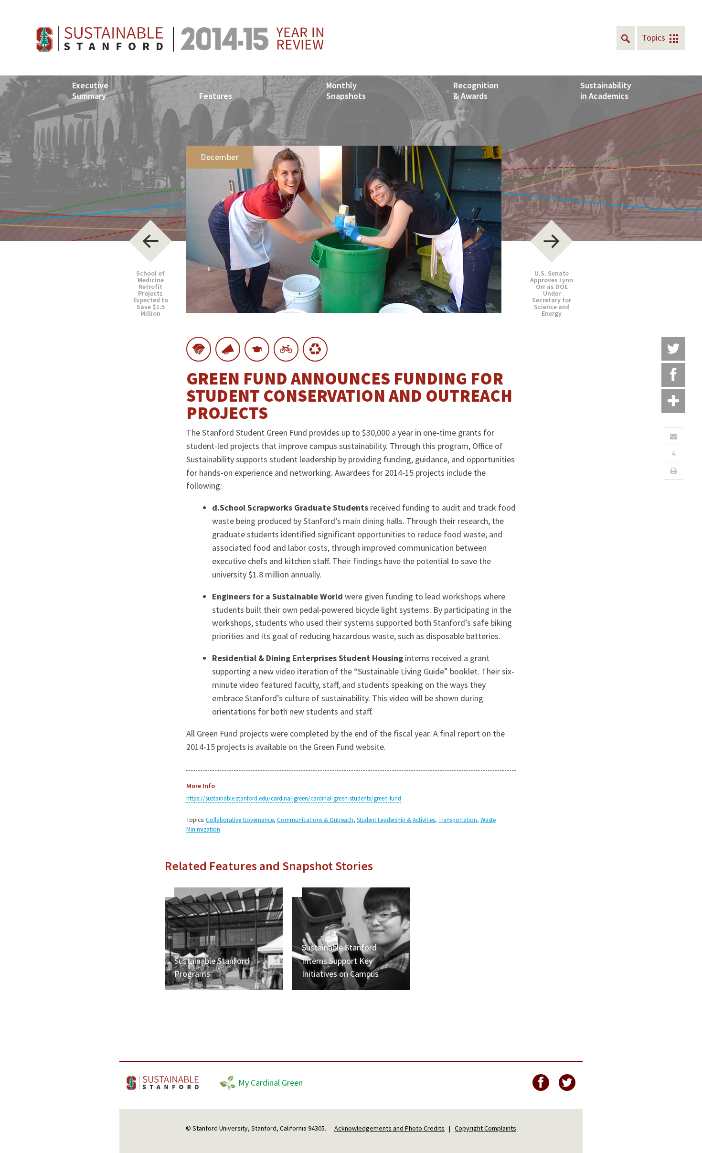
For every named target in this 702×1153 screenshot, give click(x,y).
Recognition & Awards (476, 90)
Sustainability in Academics (605, 90)
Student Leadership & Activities (396, 820)
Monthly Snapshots (346, 90)
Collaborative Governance (240, 820)
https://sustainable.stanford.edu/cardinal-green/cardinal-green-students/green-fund (293, 798)
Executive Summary (90, 90)
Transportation (457, 820)
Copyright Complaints (485, 1128)
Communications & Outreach (315, 820)
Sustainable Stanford (164, 1083)
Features (215, 96)
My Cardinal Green (270, 1082)
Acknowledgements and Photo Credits (389, 1128)
